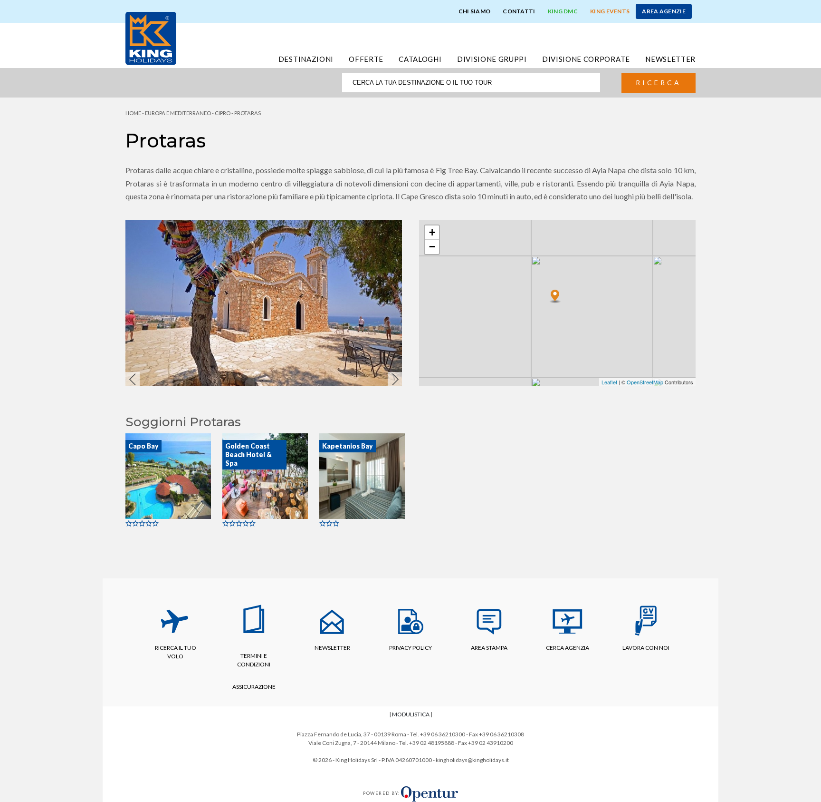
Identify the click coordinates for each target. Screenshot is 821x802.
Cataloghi (420, 59)
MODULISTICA (411, 714)
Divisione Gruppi (492, 59)
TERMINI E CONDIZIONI (253, 660)
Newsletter (670, 59)
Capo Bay (143, 446)
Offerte (366, 59)
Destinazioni (306, 59)
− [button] (432, 247)
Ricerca (658, 82)
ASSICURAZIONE (254, 686)
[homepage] (150, 37)
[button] (132, 379)
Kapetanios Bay (347, 446)
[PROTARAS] (555, 293)
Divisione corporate (586, 59)
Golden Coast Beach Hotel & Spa (248, 454)
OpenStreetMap (645, 382)
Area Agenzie (664, 11)
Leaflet (609, 382)
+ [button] (432, 232)
